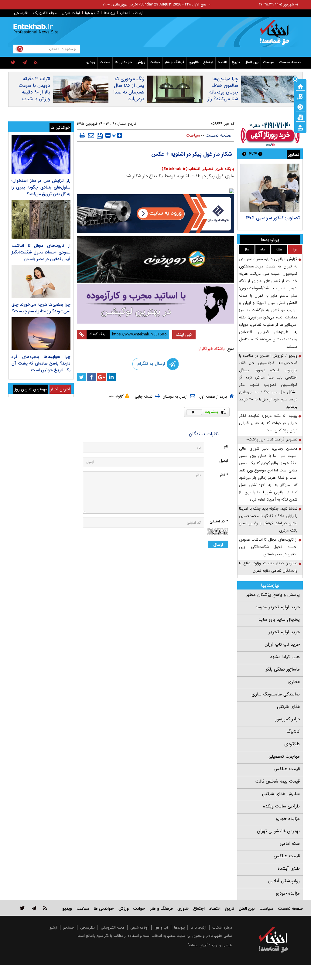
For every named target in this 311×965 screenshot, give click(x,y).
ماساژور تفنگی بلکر (283, 669)
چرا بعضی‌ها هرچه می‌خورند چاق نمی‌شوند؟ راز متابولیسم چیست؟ (41, 307)
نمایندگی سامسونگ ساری (275, 694)
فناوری (194, 62)
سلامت (105, 62)
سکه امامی (290, 843)
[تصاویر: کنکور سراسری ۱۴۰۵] (269, 188)
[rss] (36, 63)
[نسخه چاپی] (82, 135)
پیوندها (109, 13)
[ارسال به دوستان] (91, 135)
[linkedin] (111, 377)
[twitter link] (22, 908)
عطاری (294, 681)
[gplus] (101, 377)
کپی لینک (184, 334)
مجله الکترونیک (44, 13)
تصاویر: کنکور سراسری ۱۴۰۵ (273, 218)
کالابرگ (293, 731)
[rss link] (45, 908)
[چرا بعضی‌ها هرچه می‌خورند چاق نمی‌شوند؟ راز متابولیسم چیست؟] (41, 281)
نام (226, 446)
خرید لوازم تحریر (284, 632)
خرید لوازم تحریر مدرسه (277, 607)
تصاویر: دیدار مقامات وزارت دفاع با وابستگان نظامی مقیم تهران (268, 567)
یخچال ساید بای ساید (279, 619)
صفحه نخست (290, 62)
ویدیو (90, 62)
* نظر (224, 475)
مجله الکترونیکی (112, 927)
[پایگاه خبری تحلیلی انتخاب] (276, 35)
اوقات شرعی (71, 13)
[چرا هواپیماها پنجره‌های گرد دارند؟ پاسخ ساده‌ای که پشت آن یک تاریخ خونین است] (41, 333)
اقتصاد (222, 62)
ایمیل (223, 460)
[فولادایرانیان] (155, 213)
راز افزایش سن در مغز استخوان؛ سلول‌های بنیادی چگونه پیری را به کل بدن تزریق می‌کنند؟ (41, 187)
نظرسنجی (21, 13)
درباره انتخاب (222, 927)
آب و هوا (92, 13)
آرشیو (53, 927)
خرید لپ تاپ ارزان (282, 644)
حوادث (155, 62)
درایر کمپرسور (287, 719)
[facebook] (91, 377)
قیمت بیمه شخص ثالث (277, 781)
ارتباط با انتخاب (131, 13)
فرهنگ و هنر (174, 62)
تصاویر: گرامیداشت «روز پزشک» (271, 439)
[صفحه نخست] (300, 85)
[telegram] (24, 63)
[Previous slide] (260, 154)
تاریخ (236, 62)
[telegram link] (34, 908)
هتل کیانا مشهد (285, 657)
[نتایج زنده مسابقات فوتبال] (300, 127)
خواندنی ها (123, 62)
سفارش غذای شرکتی (281, 793)
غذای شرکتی (288, 706)
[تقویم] (300, 116)
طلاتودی (292, 744)
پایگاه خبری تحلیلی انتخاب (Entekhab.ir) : (196, 169)
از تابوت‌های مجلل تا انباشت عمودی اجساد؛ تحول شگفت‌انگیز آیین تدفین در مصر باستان (268, 546)
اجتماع (208, 62)
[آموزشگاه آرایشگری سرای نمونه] (155, 304)
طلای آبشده (289, 868)
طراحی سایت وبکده (281, 806)
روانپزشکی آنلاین (284, 881)
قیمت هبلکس (287, 769)
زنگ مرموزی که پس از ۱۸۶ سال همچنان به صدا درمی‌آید (128, 89)
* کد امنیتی (219, 521)
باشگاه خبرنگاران (211, 348)
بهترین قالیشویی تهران (278, 831)
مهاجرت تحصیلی (284, 756)
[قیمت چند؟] (300, 96)
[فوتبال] (300, 106)
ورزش (140, 62)
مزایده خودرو (288, 818)
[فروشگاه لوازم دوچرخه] (155, 259)
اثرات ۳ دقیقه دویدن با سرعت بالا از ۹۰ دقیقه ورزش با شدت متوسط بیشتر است (34, 96)
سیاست (269, 62)
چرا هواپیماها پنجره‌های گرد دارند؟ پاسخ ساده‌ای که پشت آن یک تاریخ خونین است (41, 363)
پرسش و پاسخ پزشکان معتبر (273, 594)
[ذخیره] (100, 136)
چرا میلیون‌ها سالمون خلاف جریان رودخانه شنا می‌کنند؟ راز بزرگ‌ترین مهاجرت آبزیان (223, 96)
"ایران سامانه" (198, 945)
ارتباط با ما (198, 927)
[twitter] (13, 63)
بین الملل (251, 62)
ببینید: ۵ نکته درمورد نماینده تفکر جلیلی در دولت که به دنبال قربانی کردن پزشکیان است (268, 423)
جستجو (68, 927)
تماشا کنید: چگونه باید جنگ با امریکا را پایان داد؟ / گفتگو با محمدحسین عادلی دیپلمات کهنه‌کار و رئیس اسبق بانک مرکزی (268, 519)
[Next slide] (244, 154)
